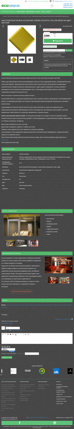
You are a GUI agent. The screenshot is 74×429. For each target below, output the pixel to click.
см (57, 305)
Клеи (2, 410)
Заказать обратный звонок (22, 291)
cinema (44, 305)
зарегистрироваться (16, 330)
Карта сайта (59, 403)
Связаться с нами (61, 401)
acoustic (49, 305)
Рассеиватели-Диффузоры (8, 398)
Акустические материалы (8, 11)
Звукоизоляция (21, 11)
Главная (5, 16)
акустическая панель (12, 305)
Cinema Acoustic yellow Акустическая (30, 305)
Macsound (22, 388)
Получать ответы (5, 353)
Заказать (58, 41)
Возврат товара (60, 392)
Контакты (48, 11)
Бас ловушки (4, 390)
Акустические (63, 305)
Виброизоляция (30, 11)
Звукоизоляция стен (25, 386)
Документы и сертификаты (64, 396)
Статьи (43, 11)
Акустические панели (26, 16)
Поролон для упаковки (7, 408)
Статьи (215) (60, 390)
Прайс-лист (59, 394)
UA (29, 1)
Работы (38, 11)
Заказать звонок (68, 7)
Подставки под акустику (8, 392)
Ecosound (57, 55)
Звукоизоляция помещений (27, 384)
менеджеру (4, 140)
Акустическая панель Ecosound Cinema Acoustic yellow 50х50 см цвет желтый (50, 16)
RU (26, 1)
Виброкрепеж (41, 388)
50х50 (54, 305)
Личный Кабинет (61, 399)
